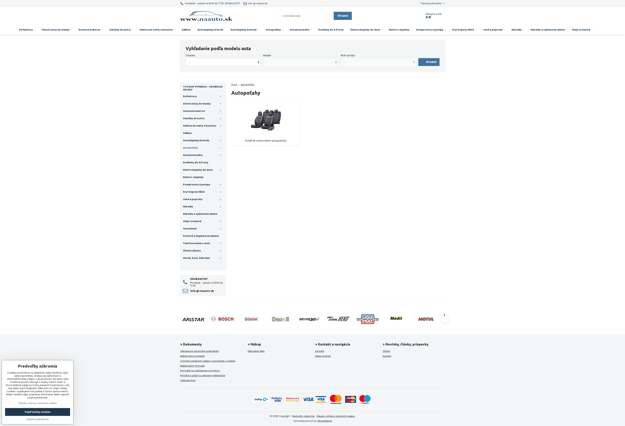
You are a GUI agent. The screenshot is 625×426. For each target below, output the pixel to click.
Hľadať (343, 16)
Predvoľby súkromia (303, 416)
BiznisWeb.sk (325, 421)
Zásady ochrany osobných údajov (336, 416)
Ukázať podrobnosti (37, 419)
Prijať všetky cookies (37, 412)
